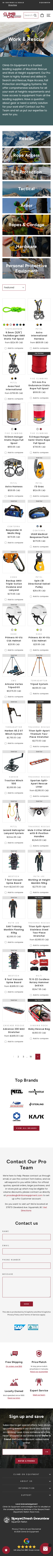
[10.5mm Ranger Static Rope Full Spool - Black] (15, 429)
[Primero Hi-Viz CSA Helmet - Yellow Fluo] (15, 630)
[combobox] (31, 15)
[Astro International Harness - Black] (41, 325)
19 (31, 1056)
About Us (26, 1481)
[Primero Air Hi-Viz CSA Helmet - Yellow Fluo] (37, 630)
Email (5, 1245)
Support (26, 1495)
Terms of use (25, 1529)
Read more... (35, 1512)
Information (26, 1488)
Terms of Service (32, 1315)
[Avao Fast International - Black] (15, 378)
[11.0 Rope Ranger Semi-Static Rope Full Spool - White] (37, 429)
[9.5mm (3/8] (4, 325)
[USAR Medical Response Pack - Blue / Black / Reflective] (37, 526)
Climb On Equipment (26, 1474)
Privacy (15, 1529)
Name (5, 1231)
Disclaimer (36, 1529)
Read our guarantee (39, 1371)
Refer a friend (26, 1461)
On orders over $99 (14, 1366)
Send (26, 1304)
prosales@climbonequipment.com (25, 1195)
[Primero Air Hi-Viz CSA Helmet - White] (41, 630)
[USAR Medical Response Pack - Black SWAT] (41, 526)
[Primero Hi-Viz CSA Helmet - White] (12, 630)
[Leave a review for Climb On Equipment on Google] (26, 1544)
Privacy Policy (13, 1315)
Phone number (11, 1260)
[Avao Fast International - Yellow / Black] (12, 378)
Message (7, 1274)
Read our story (14, 1398)
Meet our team (39, 1395)
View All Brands (26, 1128)
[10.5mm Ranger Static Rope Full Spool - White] (12, 429)
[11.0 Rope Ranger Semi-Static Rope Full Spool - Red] (41, 429)
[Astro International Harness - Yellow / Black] (37, 325)
